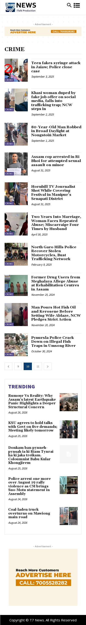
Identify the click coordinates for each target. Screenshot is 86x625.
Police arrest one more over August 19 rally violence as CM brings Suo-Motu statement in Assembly (29, 486)
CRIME (9, 79)
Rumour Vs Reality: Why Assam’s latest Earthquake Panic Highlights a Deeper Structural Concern (32, 401)
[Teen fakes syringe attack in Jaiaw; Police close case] (16, 70)
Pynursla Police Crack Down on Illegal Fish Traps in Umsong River (53, 341)
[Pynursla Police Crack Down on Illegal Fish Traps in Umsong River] (16, 344)
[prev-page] (8, 366)
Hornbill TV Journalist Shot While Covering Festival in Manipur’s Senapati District (53, 192)
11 (37, 366)
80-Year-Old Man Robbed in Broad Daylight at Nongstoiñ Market (56, 131)
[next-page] (48, 366)
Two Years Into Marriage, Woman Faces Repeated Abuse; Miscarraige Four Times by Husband (56, 222)
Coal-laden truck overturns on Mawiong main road (29, 513)
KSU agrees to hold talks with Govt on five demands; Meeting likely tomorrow (32, 427)
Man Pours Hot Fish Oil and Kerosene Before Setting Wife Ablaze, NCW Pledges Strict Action (56, 313)
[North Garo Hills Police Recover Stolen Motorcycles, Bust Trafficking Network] (16, 254)
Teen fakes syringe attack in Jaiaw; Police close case (55, 67)
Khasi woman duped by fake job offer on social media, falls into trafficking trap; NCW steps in (53, 101)
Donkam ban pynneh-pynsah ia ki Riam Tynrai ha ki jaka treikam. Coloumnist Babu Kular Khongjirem (30, 455)
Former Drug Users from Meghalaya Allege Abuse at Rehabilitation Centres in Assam (55, 283)
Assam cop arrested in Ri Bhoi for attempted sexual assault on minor (56, 160)
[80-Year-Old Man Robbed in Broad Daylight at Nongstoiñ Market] (16, 134)
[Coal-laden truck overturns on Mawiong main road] (69, 516)
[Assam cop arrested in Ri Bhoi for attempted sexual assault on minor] (16, 163)
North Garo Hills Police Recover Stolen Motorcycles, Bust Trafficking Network (53, 253)
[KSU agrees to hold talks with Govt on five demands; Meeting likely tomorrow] (69, 429)
